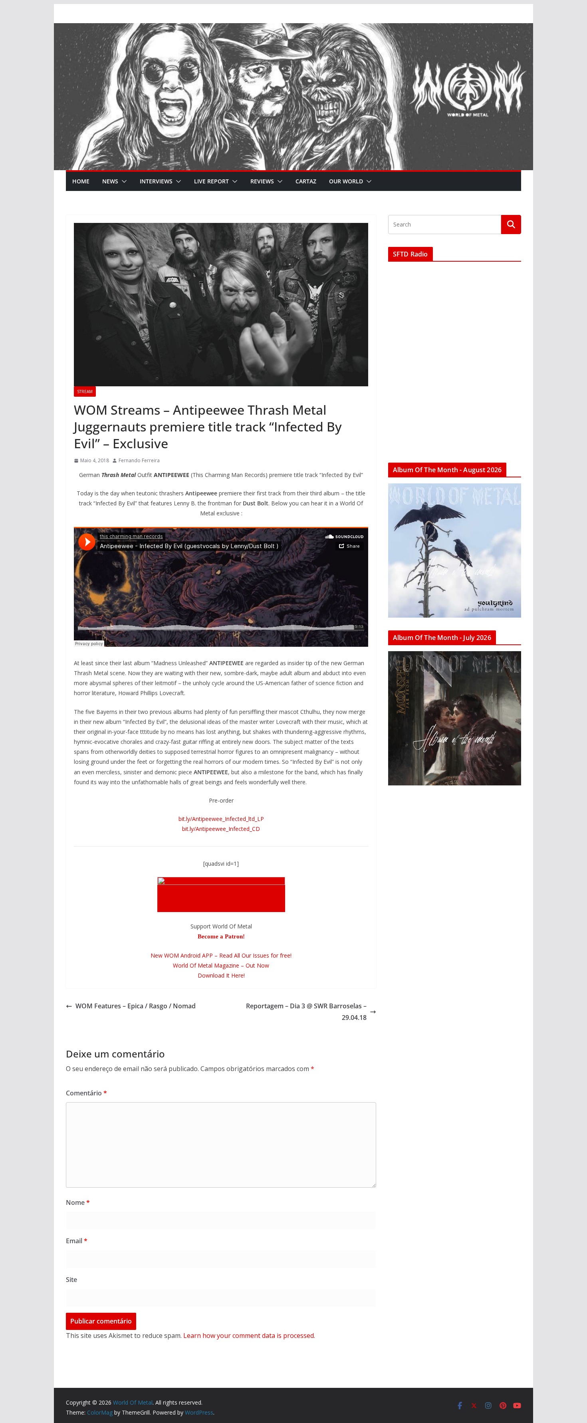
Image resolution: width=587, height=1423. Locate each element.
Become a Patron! (221, 936)
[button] (122, 181)
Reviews (262, 181)
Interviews (156, 181)
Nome (78, 1202)
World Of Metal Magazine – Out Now (221, 965)
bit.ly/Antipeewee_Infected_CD (221, 829)
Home (80, 181)
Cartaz (305, 181)
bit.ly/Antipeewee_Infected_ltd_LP (221, 819)
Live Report (211, 181)
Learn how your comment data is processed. (249, 1335)
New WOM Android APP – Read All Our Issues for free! (221, 955)
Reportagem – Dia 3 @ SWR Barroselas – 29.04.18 (306, 1012)
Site (71, 1279)
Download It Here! (221, 975)
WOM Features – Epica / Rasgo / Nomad (135, 1006)
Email (76, 1240)
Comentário (86, 1093)
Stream (85, 391)
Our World (346, 181)
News (110, 181)
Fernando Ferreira (139, 460)
